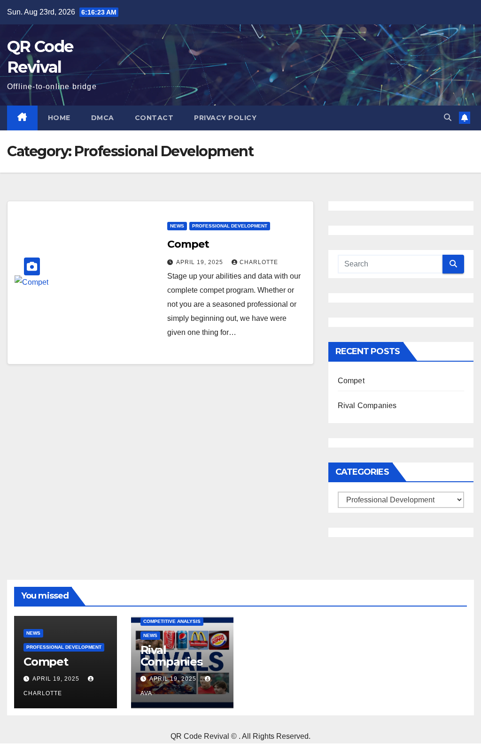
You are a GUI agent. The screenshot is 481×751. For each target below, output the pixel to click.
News (177, 225)
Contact (154, 118)
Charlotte (259, 262)
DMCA (102, 118)
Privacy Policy (225, 118)
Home (59, 118)
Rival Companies (367, 406)
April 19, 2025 (200, 262)
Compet (188, 244)
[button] (447, 117)
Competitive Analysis (172, 621)
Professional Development (229, 225)
